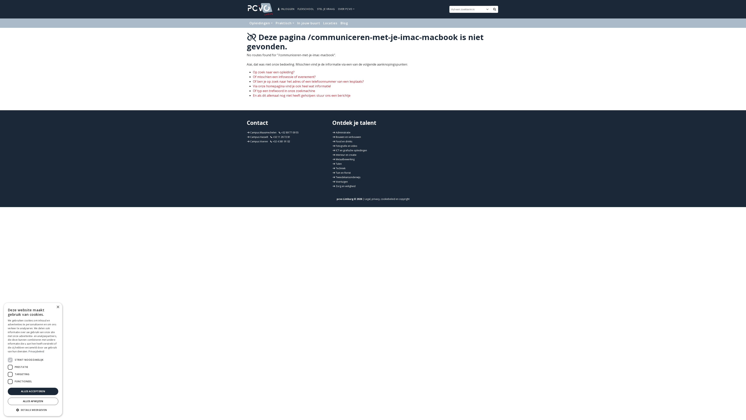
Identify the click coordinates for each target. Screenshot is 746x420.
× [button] (57, 307)
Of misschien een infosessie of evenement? (284, 77)
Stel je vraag (326, 9)
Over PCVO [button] (345, 9)
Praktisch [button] (284, 23)
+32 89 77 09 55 (290, 132)
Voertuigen (342, 181)
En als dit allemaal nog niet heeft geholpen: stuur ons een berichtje (301, 95)
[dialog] (33, 359)
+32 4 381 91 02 (281, 141)
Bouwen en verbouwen (348, 137)
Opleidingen (260, 23)
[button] (33, 410)
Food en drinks (344, 141)
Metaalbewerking (345, 159)
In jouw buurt (308, 23)
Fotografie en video (346, 146)
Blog (344, 23)
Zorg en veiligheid (346, 186)
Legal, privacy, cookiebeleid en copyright (387, 199)
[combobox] (467, 9)
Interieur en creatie (346, 155)
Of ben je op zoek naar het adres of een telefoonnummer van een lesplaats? (308, 81)
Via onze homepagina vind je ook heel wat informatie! (292, 86)
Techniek (340, 168)
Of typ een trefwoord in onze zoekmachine (284, 91)
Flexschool (306, 9)
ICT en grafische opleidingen (351, 150)
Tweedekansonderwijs (348, 177)
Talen (339, 163)
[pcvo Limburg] (260, 9)
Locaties (330, 23)
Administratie (343, 132)
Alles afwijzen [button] (33, 401)
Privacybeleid (36, 351)
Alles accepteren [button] (33, 391)
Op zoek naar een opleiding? (274, 72)
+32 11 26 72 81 (281, 137)
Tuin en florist (343, 172)
